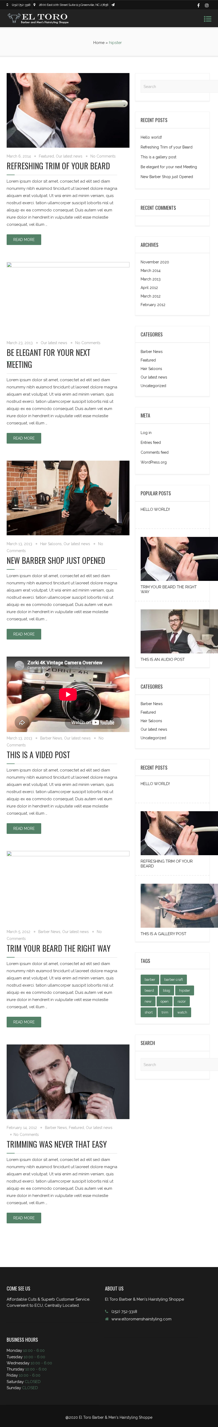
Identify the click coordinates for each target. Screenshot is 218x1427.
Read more (24, 240)
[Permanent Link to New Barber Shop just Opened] (68, 534)
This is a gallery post (158, 157)
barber (150, 980)
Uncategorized (153, 386)
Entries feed (151, 442)
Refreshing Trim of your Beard (58, 166)
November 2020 (155, 262)
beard (149, 990)
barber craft (173, 980)
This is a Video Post (38, 755)
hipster (184, 990)
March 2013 (151, 279)
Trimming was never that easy (57, 1144)
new (148, 1001)
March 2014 (151, 270)
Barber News (51, 738)
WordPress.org (154, 462)
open (165, 1001)
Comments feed (155, 452)
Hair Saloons (51, 544)
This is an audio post (163, 659)
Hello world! (151, 137)
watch (182, 1012)
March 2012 (151, 296)
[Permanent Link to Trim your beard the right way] (68, 855)
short (149, 1012)
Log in (146, 433)
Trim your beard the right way (59, 948)
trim (165, 1012)
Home (98, 42)
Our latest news (69, 156)
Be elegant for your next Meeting (169, 167)
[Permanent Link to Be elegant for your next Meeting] (68, 266)
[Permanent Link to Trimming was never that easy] (68, 1117)
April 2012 (149, 288)
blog (166, 990)
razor (182, 1001)
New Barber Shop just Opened (56, 560)
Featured (46, 156)
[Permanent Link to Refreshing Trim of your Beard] (68, 146)
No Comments (103, 156)
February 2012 (153, 305)
